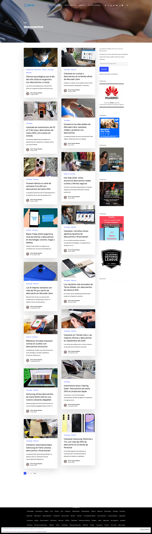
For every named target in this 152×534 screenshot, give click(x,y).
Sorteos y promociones (40, 525)
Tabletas (44, 69)
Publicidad (74, 520)
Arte (51, 511)
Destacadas (107, 511)
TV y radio (113, 525)
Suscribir (104, 69)
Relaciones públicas (84, 520)
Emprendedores (47, 516)
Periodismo (53, 520)
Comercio (66, 174)
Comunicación (85, 511)
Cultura (93, 511)
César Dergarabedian (36, 93)
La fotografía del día (89, 516)
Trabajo (92, 525)
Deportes (100, 511)
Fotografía (56, 516)
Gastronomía (65, 516)
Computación (30, 69)
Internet (79, 516)
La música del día (112, 516)
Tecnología (51, 69)
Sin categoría (114, 520)
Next (35, 473)
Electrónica (37, 69)
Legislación (122, 516)
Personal (60, 520)
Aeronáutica (39, 511)
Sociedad (122, 520)
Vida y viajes (121, 525)
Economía (72, 174)
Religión (94, 520)
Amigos (46, 511)
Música (36, 520)
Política (67, 520)
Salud (99, 520)
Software (29, 525)
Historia (73, 516)
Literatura (30, 520)
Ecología (115, 511)
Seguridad (106, 520)
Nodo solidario (44, 520)
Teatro (58, 525)
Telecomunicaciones (75, 525)
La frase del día (101, 516)
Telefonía (29, 72)
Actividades (30, 511)
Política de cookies (42, 531)
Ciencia (57, 511)
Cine (62, 511)
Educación (29, 516)
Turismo (106, 525)
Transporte (99, 525)
